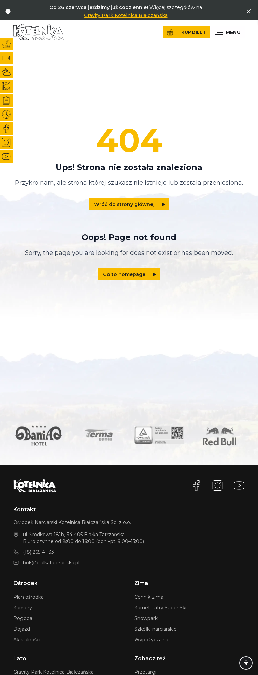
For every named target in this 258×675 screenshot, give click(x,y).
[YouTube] (239, 485)
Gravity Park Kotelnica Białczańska (126, 15)
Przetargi (145, 672)
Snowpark (146, 618)
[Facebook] (196, 485)
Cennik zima (148, 597)
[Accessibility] (246, 663)
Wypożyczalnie (152, 640)
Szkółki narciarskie (155, 629)
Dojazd (21, 629)
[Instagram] (217, 485)
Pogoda (22, 618)
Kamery (22, 608)
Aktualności (26, 640)
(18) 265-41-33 (38, 552)
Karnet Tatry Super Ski (160, 608)
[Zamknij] (248, 11)
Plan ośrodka (28, 597)
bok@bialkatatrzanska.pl (51, 563)
